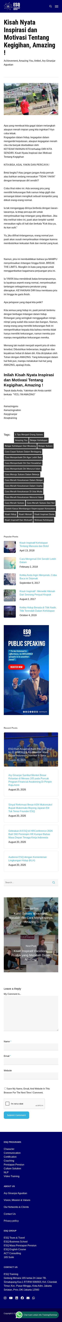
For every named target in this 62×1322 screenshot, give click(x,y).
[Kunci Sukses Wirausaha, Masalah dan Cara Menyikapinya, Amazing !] (31, 916)
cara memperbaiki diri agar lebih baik (23, 457)
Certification (10, 1157)
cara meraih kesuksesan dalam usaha (23, 486)
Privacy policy (11, 1221)
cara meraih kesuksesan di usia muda (23, 491)
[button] (56, 6)
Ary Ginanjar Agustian (15, 1193)
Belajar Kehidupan (39, 440)
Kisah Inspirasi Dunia (44, 514)
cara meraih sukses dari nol (40, 503)
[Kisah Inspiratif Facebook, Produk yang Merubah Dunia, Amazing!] (31, 953)
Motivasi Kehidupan (43, 520)
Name (7, 1041)
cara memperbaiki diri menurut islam (22, 468)
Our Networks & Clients (16, 1207)
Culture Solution (12, 1168)
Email (7, 1056)
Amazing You (26, 60)
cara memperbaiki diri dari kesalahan (23, 463)
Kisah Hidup (10, 514)
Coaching (9, 1160)
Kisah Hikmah (25, 514)
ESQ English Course (15, 1249)
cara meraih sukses (14, 503)
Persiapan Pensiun (14, 1164)
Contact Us (10, 1214)
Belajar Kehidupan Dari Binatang (20, 446)
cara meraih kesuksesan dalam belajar (24, 480)
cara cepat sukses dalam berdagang (23, 451)
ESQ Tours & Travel (14, 1237)
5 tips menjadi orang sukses (29, 434)
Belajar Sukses (45, 446)
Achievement (11, 60)
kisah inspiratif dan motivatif (18, 520)
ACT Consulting (12, 1253)
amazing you (21, 440)
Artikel (37, 60)
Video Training (11, 1176)
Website (8, 1070)
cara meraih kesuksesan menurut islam (24, 497)
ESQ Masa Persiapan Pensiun (20, 1245)
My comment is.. (12, 994)
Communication (12, 1153)
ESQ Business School (16, 1241)
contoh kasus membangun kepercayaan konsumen (30, 508)
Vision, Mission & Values (17, 1200)
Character (9, 1149)
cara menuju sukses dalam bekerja (22, 474)
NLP (6, 1172)
